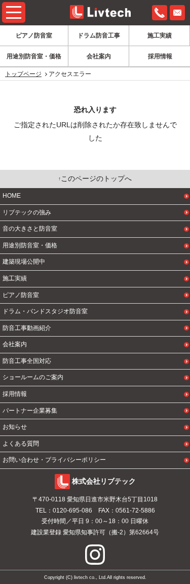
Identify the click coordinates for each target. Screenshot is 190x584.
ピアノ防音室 (34, 35)
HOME (12, 195)
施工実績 (159, 35)
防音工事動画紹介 (27, 328)
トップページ (23, 74)
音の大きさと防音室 (30, 228)
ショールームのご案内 (33, 377)
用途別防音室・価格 (34, 56)
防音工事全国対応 (27, 360)
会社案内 (99, 56)
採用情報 (160, 56)
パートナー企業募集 (30, 410)
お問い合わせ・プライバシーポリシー (54, 459)
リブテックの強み (27, 212)
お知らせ (15, 426)
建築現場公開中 (24, 261)
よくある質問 (21, 443)
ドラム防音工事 (99, 35)
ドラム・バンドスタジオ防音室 (45, 311)
